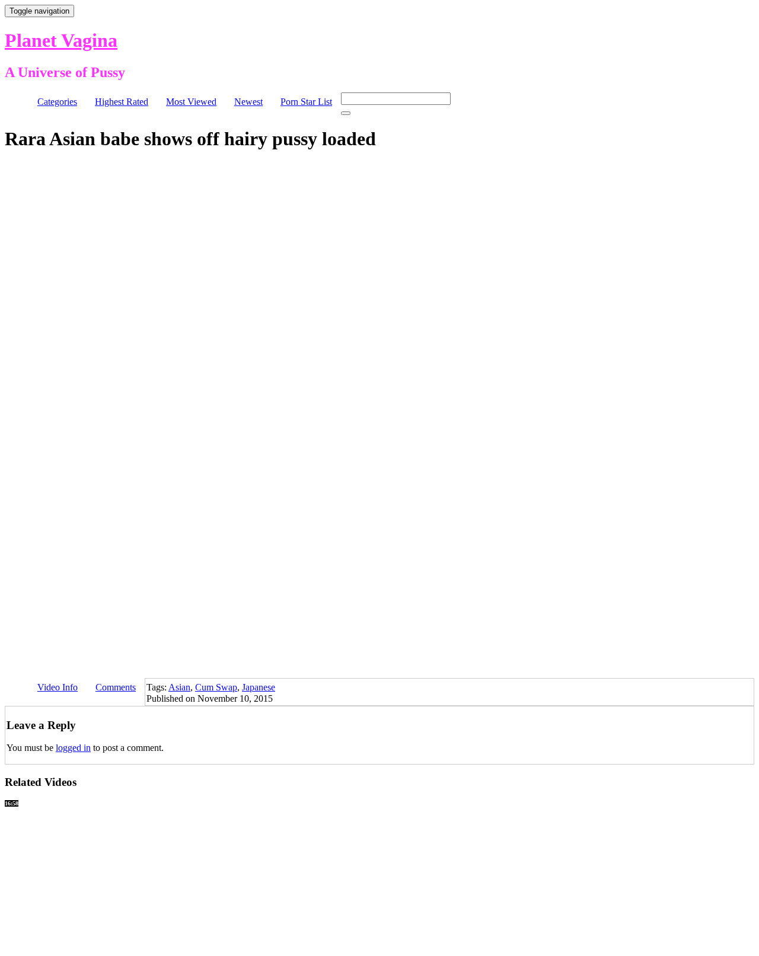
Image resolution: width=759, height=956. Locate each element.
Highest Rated (121, 102)
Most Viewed (191, 102)
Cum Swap (216, 687)
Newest (248, 102)
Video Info (57, 687)
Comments (115, 687)
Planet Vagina (61, 40)
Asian (179, 687)
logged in (73, 748)
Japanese (258, 687)
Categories (57, 102)
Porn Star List (306, 102)
